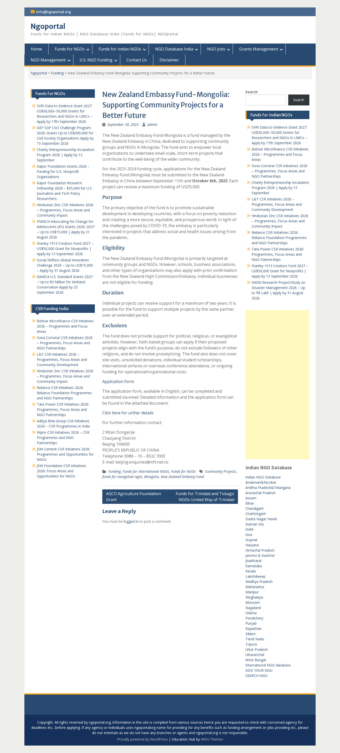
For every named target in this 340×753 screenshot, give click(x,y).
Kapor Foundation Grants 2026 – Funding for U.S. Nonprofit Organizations (63, 171)
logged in (131, 521)
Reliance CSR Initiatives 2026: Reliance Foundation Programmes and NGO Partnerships (279, 237)
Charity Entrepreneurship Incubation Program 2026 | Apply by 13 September (280, 187)
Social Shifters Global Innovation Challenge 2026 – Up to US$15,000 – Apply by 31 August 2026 (65, 265)
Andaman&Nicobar (260, 482)
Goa (248, 534)
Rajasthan (253, 628)
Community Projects (220, 471)
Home (36, 49)
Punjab (251, 623)
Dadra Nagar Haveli (261, 519)
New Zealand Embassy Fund (182, 476)
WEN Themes (212, 739)
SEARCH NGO (256, 675)
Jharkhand (253, 560)
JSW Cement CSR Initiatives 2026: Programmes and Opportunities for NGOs (65, 454)
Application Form (118, 381)
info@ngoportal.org (53, 12)
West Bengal (255, 660)
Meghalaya (254, 597)
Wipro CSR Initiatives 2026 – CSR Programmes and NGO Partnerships (63, 437)
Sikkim (250, 633)
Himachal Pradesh (260, 550)
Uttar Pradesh (256, 649)
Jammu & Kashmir (260, 555)
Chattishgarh (255, 513)
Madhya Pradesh (259, 581)
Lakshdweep (255, 576)
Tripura (251, 644)
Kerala (250, 571)
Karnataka (253, 566)
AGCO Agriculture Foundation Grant (133, 496)
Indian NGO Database (263, 477)
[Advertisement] (277, 384)
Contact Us (136, 60)
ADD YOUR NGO (259, 670)
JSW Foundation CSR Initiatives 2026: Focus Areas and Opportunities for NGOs (61, 470)
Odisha (251, 613)
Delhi (249, 529)
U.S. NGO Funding (96, 60)
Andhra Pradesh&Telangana (268, 487)
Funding (57, 73)
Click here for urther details (128, 413)
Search (251, 92)
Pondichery (254, 618)
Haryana (252, 545)
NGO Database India (174, 49)
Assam (250, 498)
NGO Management (48, 60)
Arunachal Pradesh (260, 492)
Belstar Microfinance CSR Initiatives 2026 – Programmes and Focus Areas (280, 154)
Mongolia (151, 476)
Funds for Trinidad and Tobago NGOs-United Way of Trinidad (205, 496)
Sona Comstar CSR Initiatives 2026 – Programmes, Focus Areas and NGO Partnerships (279, 171)
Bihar (249, 503)
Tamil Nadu (254, 639)
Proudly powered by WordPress (142, 739)
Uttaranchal (254, 654)
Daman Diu (254, 524)
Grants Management (258, 49)
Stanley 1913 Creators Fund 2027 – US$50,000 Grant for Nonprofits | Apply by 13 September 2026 (280, 271)
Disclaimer (169, 60)
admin (152, 124)
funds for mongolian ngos (122, 476)
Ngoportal (48, 26)
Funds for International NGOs (146, 471)
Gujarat (251, 539)
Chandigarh (254, 508)
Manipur (252, 592)
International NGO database (268, 665)
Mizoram (252, 602)
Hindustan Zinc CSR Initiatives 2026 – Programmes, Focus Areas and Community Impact (280, 221)
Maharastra (254, 586)
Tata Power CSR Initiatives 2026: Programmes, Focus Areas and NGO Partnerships (278, 254)
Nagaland (253, 607)
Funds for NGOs (70, 49)
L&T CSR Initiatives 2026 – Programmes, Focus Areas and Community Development (277, 204)
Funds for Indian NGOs (120, 49)
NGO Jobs (216, 49)
